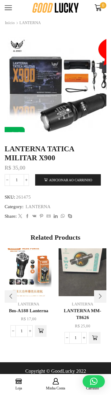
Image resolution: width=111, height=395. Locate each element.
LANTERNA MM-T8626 (82, 314)
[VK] (34, 216)
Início (10, 22)
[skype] (69, 216)
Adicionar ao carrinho (70, 180)
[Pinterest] (41, 216)
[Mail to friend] (48, 216)
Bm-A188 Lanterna (28, 310)
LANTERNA (30, 22)
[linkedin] (55, 216)
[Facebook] (27, 216)
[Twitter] (20, 216)
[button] (41, 331)
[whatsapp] (62, 216)
